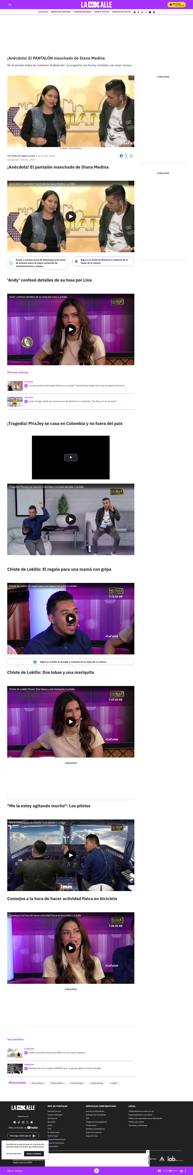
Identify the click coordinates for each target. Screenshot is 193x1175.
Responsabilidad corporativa (140, 1115)
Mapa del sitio (91, 1136)
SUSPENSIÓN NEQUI (82, 12)
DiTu (49, 1129)
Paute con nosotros (94, 1132)
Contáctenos (91, 1125)
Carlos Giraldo (97, 1083)
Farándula (28, 382)
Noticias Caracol (54, 1111)
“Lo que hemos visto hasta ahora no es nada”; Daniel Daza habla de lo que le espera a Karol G (76, 385)
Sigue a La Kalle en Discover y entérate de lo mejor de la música (104, 261)
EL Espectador (54, 1132)
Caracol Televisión (55, 1115)
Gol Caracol (52, 1118)
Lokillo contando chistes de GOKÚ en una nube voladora (56, 1052)
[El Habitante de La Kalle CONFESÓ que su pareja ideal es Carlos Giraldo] (15, 1069)
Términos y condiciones (138, 1125)
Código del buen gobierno (96, 1122)
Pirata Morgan (77, 1083)
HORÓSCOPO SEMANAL (61, 12)
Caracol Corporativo (56, 1143)
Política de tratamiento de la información (145, 1118)
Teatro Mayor (53, 1136)
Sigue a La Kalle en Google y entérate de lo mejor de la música (73, 661)
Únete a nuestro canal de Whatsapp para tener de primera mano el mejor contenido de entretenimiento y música (41, 263)
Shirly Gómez (37, 1083)
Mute (159, 1170)
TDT (87, 1118)
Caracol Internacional (56, 1139)
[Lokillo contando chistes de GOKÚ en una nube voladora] (15, 1053)
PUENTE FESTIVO (101, 12)
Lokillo (114, 1083)
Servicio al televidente (95, 1111)
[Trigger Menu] (9, 4)
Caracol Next (53, 1146)
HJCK (50, 1125)
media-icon (96, 1170)
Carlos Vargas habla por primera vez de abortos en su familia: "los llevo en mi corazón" (72, 401)
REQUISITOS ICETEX (121, 12)
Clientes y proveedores (95, 1129)
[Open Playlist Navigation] (185, 1170)
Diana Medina (57, 1083)
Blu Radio (51, 1122)
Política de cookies (136, 1122)
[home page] (96, 4)
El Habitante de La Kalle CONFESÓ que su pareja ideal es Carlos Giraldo (64, 1068)
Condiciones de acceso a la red (141, 1111)
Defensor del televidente (96, 1115)
